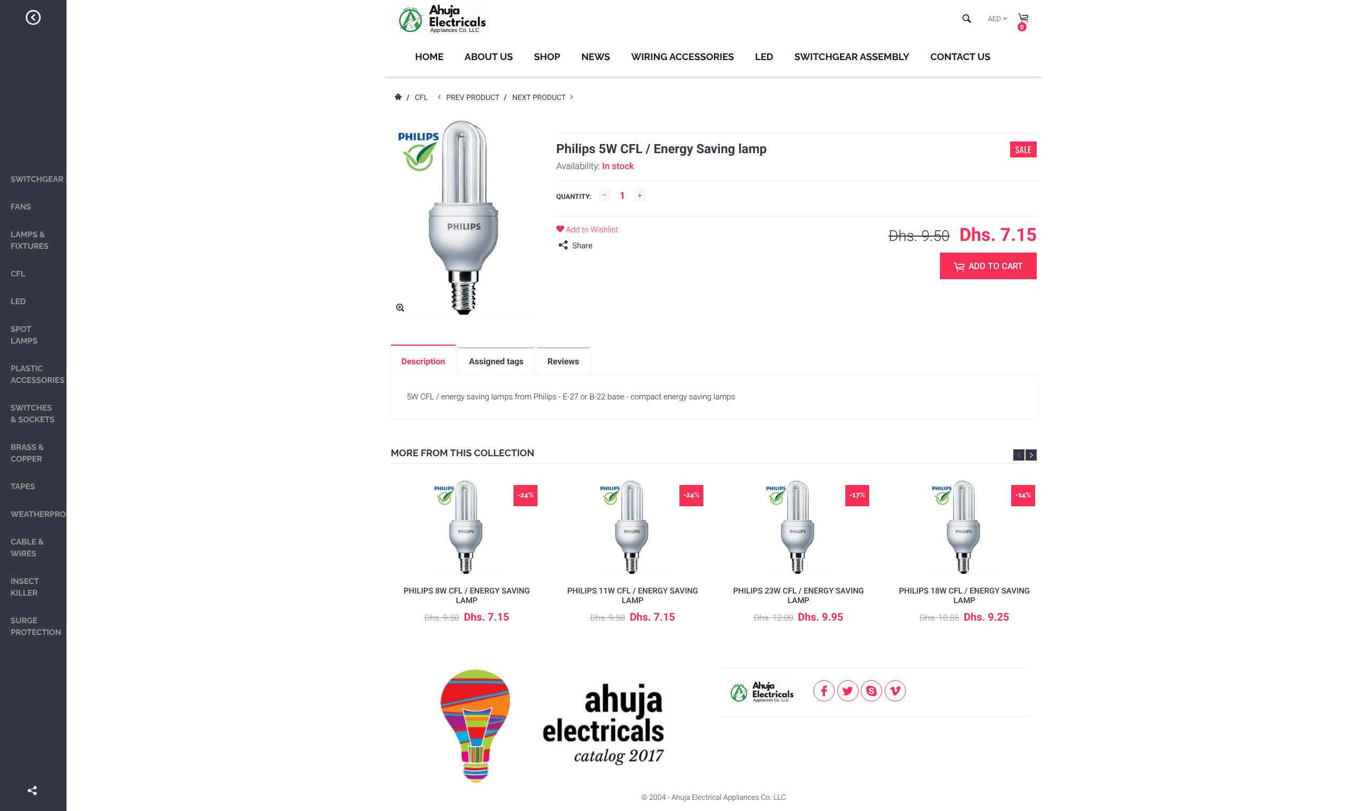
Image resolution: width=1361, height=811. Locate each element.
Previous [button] (1018, 455)
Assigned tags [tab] (496, 361)
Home (429, 57)
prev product (475, 98)
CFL (18, 274)
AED (994, 19)
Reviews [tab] (563, 361)
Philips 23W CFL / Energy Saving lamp (798, 595)
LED (18, 301)
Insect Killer (25, 587)
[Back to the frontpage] (398, 98)
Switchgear (37, 179)
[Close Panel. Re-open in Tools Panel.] (33, 19)
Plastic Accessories (37, 374)
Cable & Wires (27, 547)
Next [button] (1031, 455)
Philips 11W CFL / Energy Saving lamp (632, 595)
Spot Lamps (24, 335)
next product (541, 98)
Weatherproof (38, 514)
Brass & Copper (27, 453)
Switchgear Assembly (851, 57)
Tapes (23, 486)
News (595, 57)
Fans (21, 207)
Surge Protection (36, 626)
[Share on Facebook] (33, 775)
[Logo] (440, 19)
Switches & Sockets (33, 413)
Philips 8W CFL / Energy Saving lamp (467, 595)
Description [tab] (423, 361)
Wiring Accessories (682, 57)
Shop (547, 57)
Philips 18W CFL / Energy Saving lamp (964, 595)
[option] (467, 560)
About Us (489, 57)
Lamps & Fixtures (29, 240)
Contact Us (960, 57)
